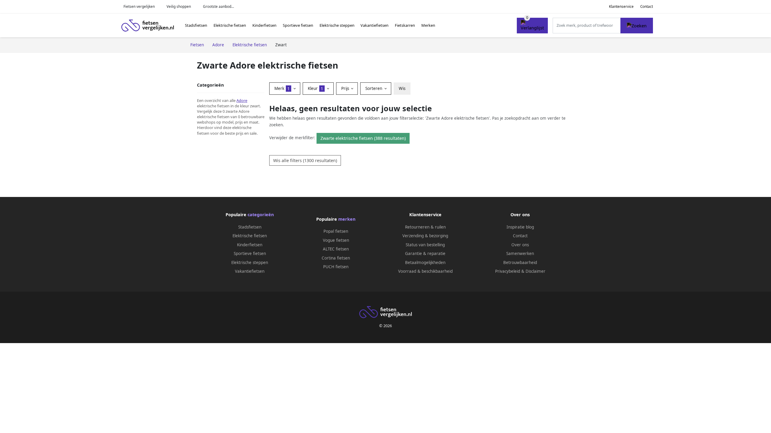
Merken (428, 25)
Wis (402, 88)
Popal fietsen (335, 231)
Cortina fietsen (336, 258)
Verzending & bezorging (425, 235)
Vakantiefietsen (375, 25)
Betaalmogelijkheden (425, 262)
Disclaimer (535, 271)
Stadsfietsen (196, 25)
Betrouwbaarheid (520, 262)
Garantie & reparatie (425, 253)
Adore (241, 100)
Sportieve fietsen (298, 25)
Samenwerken (520, 253)
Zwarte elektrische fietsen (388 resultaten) (363, 138)
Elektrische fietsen (230, 25)
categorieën (261, 214)
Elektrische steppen (337, 25)
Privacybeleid (507, 271)
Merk (282, 88)
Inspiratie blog (520, 227)
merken (346, 219)
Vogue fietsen (336, 240)
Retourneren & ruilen (425, 227)
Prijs (345, 88)
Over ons (520, 244)
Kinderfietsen (264, 25)
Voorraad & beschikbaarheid (425, 271)
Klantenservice (621, 6)
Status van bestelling (425, 244)
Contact (646, 6)
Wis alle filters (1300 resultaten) (305, 160)
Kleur (315, 88)
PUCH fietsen (335, 266)
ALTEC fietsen (336, 249)
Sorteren (374, 88)
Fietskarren (405, 25)
